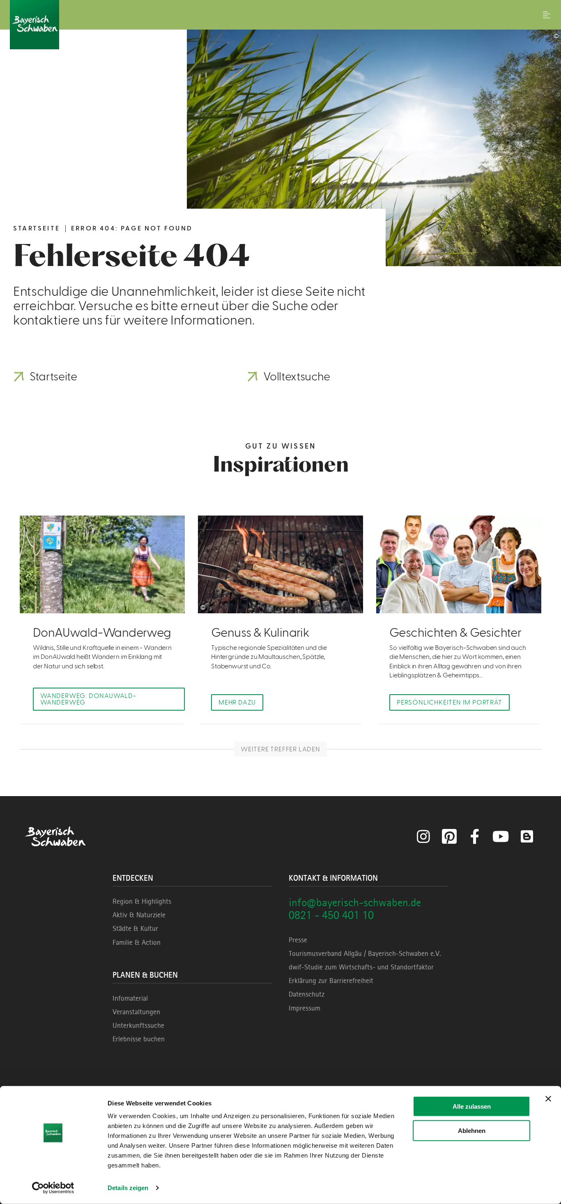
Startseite (36, 228)
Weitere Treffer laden (280, 749)
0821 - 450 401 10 (331, 915)
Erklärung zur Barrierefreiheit (331, 980)
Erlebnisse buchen (139, 1039)
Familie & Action (137, 942)
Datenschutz (306, 994)
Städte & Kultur (135, 928)
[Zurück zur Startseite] (280, 24)
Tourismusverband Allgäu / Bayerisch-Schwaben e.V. (365, 953)
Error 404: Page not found (132, 228)
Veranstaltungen (136, 1012)
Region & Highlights (142, 901)
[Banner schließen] (548, 1099)
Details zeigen (128, 1187)
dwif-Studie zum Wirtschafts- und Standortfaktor (361, 967)
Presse (298, 940)
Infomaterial (130, 998)
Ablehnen (471, 1130)
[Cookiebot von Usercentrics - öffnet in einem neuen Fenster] (53, 1188)
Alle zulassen (472, 1106)
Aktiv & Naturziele (139, 915)
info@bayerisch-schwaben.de (355, 902)
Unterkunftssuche (138, 1025)
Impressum (304, 1008)
